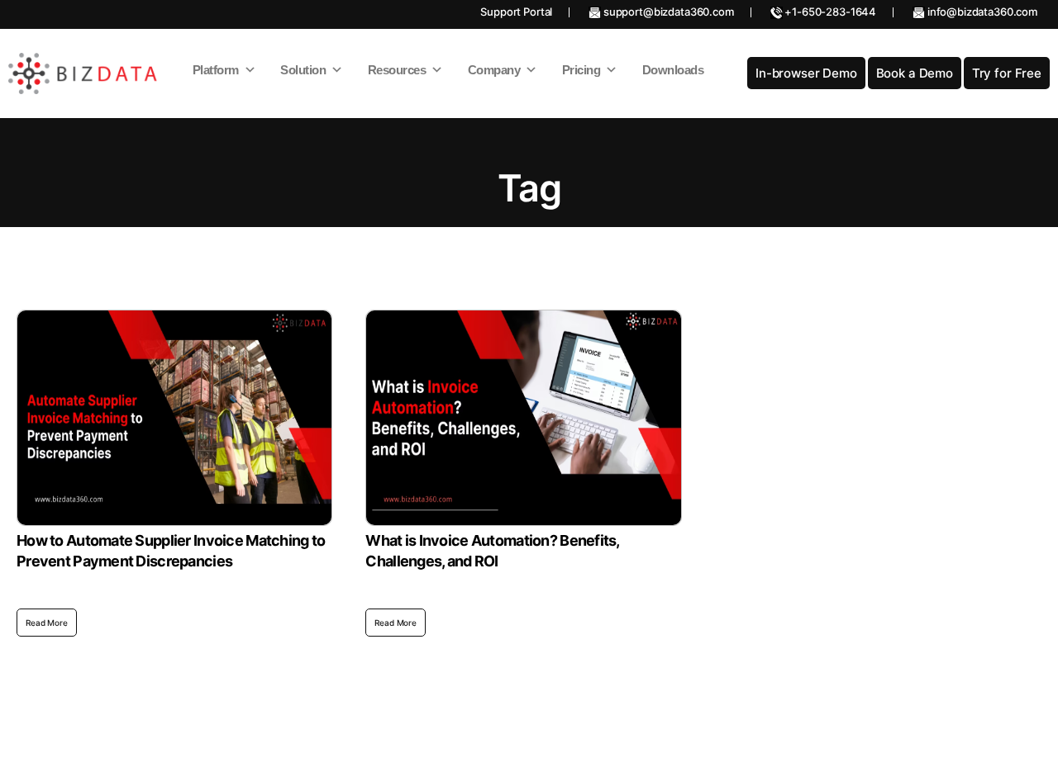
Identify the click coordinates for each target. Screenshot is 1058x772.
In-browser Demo (806, 73)
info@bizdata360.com (981, 11)
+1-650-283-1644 (830, 11)
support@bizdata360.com (667, 11)
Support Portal (516, 11)
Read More (47, 623)
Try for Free (1006, 73)
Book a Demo (914, 73)
